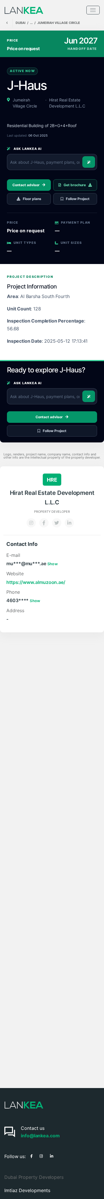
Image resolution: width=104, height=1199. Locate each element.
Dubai (20, 22)
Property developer (52, 511)
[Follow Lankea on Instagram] (41, 1155)
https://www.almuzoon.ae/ (35, 582)
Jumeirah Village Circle (58, 22)
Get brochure (75, 185)
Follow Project (78, 199)
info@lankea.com (40, 1135)
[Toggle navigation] (93, 10)
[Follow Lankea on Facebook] (31, 1155)
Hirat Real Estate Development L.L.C (67, 102)
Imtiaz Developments (27, 1190)
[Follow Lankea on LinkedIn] (51, 1155)
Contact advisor (26, 185)
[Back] (7, 23)
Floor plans (32, 199)
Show (52, 563)
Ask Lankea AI (27, 149)
